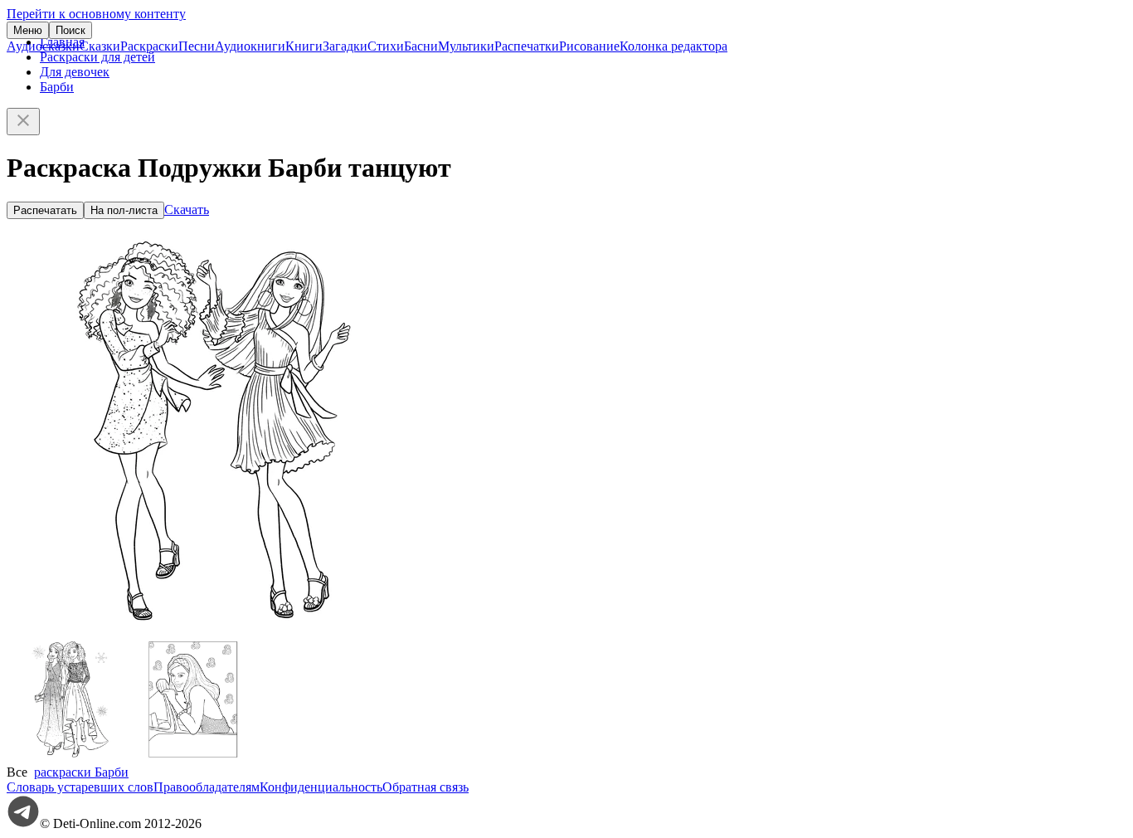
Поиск (70, 30)
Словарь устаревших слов (80, 787)
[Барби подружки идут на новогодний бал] (69, 757)
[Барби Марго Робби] (193, 757)
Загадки (345, 46)
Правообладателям (206, 787)
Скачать (186, 209)
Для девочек (74, 72)
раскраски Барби (81, 772)
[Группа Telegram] (23, 823)
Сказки (100, 46)
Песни (196, 46)
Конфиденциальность (321, 787)
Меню (27, 30)
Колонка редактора (673, 46)
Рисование (589, 46)
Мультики (466, 46)
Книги (304, 46)
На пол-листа (124, 210)
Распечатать (45, 210)
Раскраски (149, 46)
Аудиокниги (250, 46)
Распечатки (526, 46)
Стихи (385, 46)
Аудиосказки (43, 46)
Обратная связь (425, 787)
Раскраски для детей (97, 57)
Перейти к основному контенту (96, 14)
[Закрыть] (23, 121)
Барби (57, 87)
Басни (421, 46)
